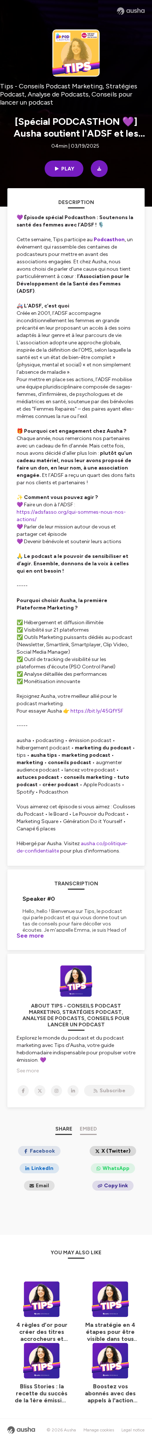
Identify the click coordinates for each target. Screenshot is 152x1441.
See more (30, 935)
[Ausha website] (131, 11)
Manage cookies (98, 1430)
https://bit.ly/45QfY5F (96, 711)
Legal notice (133, 1430)
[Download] (99, 168)
